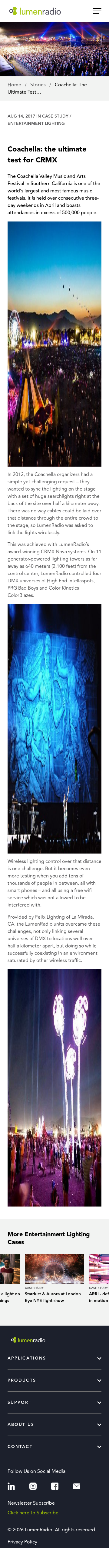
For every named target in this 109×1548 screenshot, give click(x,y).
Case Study (55, 116)
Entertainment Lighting (36, 123)
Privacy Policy (22, 1542)
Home (15, 84)
